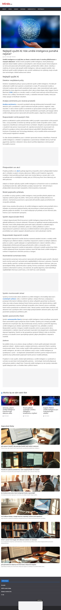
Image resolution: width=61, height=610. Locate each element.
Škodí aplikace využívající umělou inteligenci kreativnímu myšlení (30, 410)
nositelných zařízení (9, 299)
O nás (2, 594)
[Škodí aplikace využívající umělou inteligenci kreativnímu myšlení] (30, 397)
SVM (10, 92)
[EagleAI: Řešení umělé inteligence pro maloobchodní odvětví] (51, 397)
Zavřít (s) (39, 600)
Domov (16, 9)
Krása (10, 9)
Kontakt (3, 585)
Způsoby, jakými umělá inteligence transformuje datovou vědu (9, 410)
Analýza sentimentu (9, 104)
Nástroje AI (41, 9)
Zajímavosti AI (31, 9)
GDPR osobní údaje (6, 588)
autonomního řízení (14, 319)
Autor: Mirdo (6, 56)
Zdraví (4, 9)
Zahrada (22, 9)
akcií (18, 171)
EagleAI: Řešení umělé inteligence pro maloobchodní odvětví (50, 410)
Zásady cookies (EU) (6, 591)
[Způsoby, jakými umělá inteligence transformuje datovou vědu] (10, 397)
